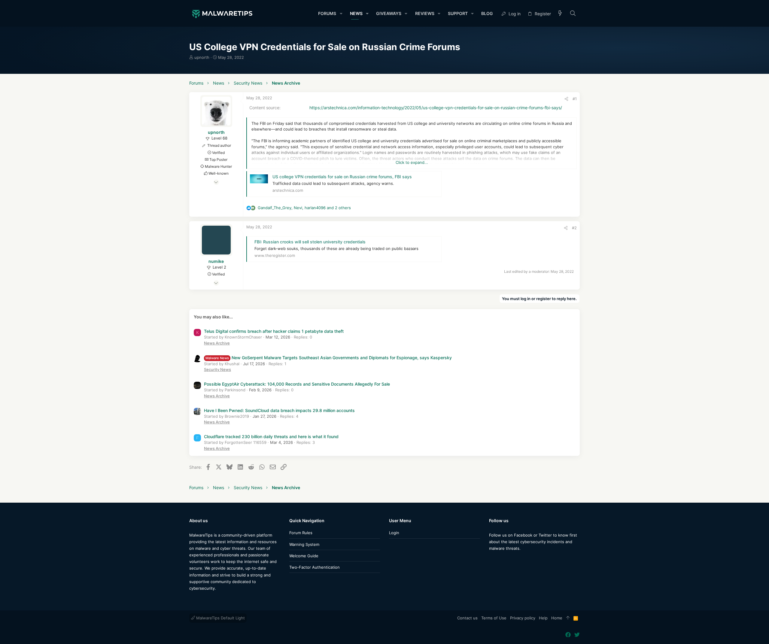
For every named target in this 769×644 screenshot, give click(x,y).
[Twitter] (500, 560)
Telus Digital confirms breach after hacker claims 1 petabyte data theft (274, 331)
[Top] (568, 618)
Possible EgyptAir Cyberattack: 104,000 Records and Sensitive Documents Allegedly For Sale (297, 384)
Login (394, 532)
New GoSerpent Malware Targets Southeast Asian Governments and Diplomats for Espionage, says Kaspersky (328, 357)
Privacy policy (522, 617)
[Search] (573, 13)
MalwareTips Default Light (220, 617)
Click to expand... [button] (412, 162)
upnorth (201, 57)
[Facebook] (491, 560)
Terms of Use (493, 617)
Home (556, 617)
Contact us (467, 617)
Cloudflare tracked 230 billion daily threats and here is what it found (271, 436)
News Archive (217, 343)
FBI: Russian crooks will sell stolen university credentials (310, 241)
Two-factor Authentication (314, 567)
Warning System (304, 544)
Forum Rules (300, 532)
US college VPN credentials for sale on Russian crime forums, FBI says (342, 176)
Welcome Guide (303, 555)
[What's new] (560, 13)
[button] (341, 13)
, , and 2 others (304, 207)
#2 (574, 227)
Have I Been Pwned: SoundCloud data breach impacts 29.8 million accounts (279, 410)
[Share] (566, 99)
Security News (217, 369)
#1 (575, 98)
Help (543, 617)
